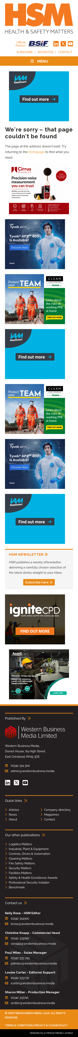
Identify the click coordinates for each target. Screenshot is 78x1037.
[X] (63, 44)
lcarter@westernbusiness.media (33, 983)
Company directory (57, 810)
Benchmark (17, 887)
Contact (65, 52)
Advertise (45, 52)
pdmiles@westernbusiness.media (34, 963)
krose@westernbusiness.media (32, 924)
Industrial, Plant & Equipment (29, 849)
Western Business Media (25, 1013)
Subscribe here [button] (37, 582)
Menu (42, 61)
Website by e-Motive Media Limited (51, 1032)
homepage (36, 152)
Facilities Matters (20, 873)
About (13, 819)
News (13, 814)
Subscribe (24, 52)
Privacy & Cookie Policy (51, 1025)
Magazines (51, 814)
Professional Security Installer (29, 882)
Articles (14, 810)
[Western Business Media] (35, 738)
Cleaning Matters (20, 858)
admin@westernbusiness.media (32, 771)
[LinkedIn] (56, 44)
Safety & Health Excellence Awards (33, 878)
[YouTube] (70, 44)
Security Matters (20, 868)
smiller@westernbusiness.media (33, 1003)
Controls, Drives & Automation (29, 854)
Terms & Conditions (19, 1025)
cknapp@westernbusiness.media (33, 943)
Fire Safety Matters (22, 863)
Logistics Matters (20, 844)
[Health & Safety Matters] (39, 18)
